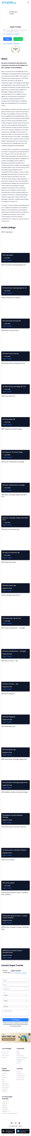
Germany (4, 1077)
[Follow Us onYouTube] (19, 1123)
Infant (4, 1004)
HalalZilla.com (5, 1111)
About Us (18, 1072)
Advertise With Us (21, 1075)
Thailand (4, 1091)
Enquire (7, 39)
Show (16, 34)
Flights (18, 1052)
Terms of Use (20, 1077)
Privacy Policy (20, 1079)
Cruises (4, 1057)
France (4, 1075)
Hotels (18, 1053)
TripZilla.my (5, 1107)
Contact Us (19, 1074)
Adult (4, 992)
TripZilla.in (4, 1106)
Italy (3, 1079)
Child (4, 998)
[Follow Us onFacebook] (12, 1123)
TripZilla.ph (5, 1109)
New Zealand (5, 1085)
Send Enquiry (15, 1020)
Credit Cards (19, 1055)
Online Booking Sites (22, 1057)
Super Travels (16, 971)
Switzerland (5, 1089)
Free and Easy (6, 1055)
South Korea (5, 1087)
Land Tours (5, 1053)
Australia (4, 1074)
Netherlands (5, 1083)
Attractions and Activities (20, 1060)
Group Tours (5, 1052)
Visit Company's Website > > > (12, 44)
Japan (3, 1081)
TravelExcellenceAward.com (9, 1113)
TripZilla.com (5, 1102)
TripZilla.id (4, 1104)
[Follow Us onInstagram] (15, 1123)
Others (18, 1063)
